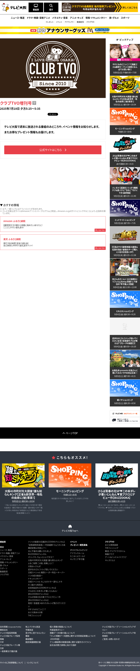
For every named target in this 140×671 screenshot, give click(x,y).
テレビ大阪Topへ (70, 530)
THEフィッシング (34, 615)
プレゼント (50, 22)
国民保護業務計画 (33, 642)
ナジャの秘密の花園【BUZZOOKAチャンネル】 (46, 541)
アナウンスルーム (77, 553)
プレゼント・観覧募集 (79, 544)
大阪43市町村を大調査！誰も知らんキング (45, 560)
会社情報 (10, 626)
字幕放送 (29, 629)
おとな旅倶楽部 (111, 544)
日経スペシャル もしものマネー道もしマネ (45, 581)
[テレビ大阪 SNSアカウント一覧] (125, 416)
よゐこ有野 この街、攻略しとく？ (41, 563)
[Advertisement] (53, 181)
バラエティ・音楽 (6, 556)
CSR (2, 642)
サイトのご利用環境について (11, 662)
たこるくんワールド (77, 556)
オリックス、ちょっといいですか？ (41, 557)
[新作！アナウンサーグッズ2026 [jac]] (70, 30)
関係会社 (4, 629)
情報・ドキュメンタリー (9, 562)
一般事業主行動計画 (8, 651)
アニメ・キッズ (5, 559)
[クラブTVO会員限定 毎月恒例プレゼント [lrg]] (100, 11)
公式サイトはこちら (50, 150)
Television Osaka (114, 665)
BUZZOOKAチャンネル (37, 554)
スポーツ (3, 568)
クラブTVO (90, 22)
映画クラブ (109, 554)
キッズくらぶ (110, 560)
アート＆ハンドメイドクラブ (115, 557)
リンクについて (33, 662)
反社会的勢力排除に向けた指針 (63, 645)
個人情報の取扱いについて (61, 626)
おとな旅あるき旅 (35, 612)
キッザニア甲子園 (77, 559)
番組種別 (29, 639)
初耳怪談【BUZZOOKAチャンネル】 (42, 587)
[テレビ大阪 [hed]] (14, 7)
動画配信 (80, 22)
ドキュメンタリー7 (35, 578)
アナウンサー (70, 22)
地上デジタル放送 (32, 626)
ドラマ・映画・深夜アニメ (10, 553)
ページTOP (72, 433)
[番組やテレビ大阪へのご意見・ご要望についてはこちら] (125, 423)
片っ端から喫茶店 (35, 584)
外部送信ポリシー (57, 629)
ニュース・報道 (6, 550)
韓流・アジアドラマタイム (115, 551)
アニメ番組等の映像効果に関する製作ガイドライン (70, 642)
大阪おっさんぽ (34, 566)
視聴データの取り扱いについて (62, 632)
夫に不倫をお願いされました (40, 551)
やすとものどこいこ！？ (37, 609)
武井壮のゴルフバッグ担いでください (43, 569)
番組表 (3, 541)
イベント (59, 22)
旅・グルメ (4, 565)
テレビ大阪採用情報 (8, 632)
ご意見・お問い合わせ (111, 639)
